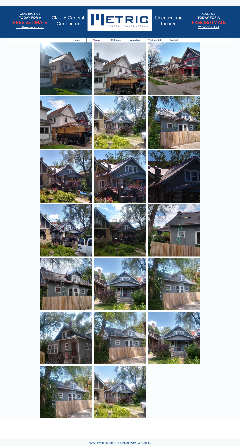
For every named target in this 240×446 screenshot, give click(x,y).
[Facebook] (226, 40)
